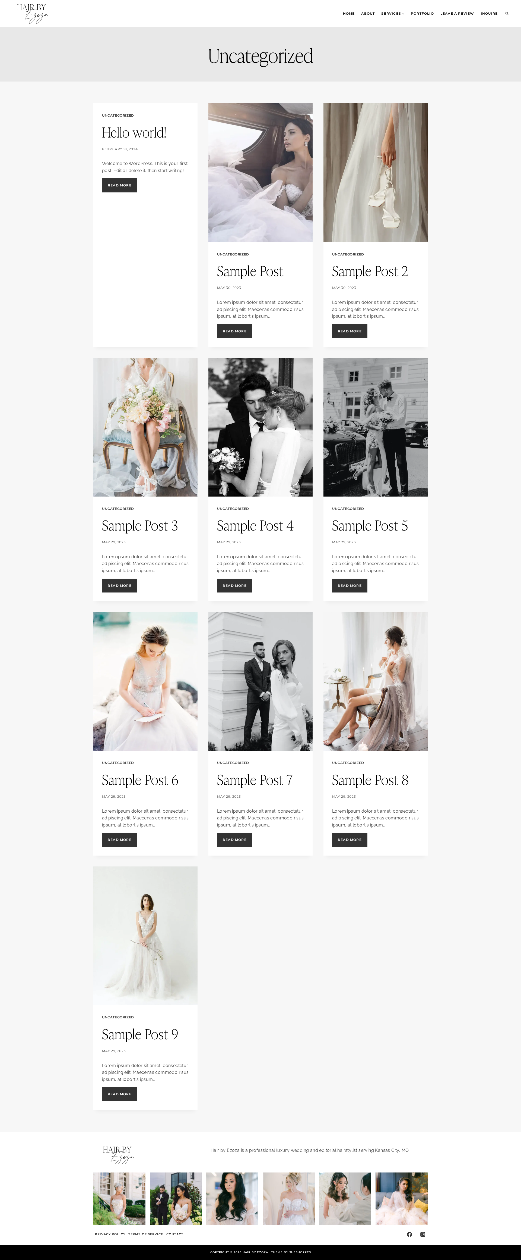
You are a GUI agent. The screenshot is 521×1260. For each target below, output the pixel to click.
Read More (122, 187)
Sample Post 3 (140, 524)
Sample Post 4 (255, 524)
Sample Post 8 (370, 779)
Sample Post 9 (140, 1033)
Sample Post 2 (370, 270)
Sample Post (250, 270)
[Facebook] (409, 1234)
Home (349, 13)
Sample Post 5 (370, 524)
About (368, 13)
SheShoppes (300, 1252)
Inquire (489, 13)
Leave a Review (457, 13)
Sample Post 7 (255, 779)
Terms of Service (145, 1234)
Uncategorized (118, 115)
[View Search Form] (507, 13)
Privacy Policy (110, 1234)
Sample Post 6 (140, 779)
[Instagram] (423, 1234)
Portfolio (422, 13)
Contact (175, 1234)
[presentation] (260, 172)
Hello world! (134, 131)
